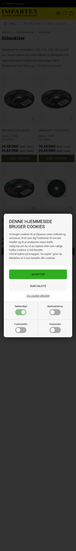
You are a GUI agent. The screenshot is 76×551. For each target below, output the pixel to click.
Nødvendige (21, 306)
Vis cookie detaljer (38, 295)
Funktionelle (20, 324)
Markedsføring (55, 306)
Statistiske (55, 324)
